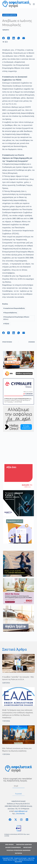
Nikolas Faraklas (12, 860)
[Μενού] (34, 4)
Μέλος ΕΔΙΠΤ (27, 847)
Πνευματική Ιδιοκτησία (24, 844)
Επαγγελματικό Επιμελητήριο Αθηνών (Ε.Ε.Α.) (16, 318)
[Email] (24, 38)
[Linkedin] (26, 819)
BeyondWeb (18, 861)
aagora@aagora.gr (21, 811)
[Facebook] (4, 38)
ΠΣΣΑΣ (6, 323)
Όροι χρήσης (9, 844)
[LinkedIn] (14, 38)
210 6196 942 (20, 813)
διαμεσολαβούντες (10, 312)
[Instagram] (21, 819)
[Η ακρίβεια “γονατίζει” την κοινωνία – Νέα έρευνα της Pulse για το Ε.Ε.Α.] (18, 663)
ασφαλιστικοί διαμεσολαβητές (14, 308)
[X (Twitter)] (9, 38)
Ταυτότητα (18, 853)
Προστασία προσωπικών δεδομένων (18, 850)
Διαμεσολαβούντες (9, 15)
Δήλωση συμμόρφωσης (13, 847)
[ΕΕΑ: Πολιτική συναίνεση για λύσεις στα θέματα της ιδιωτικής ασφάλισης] (18, 734)
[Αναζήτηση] (30, 4)
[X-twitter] (15, 819)
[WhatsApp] (19, 38)
